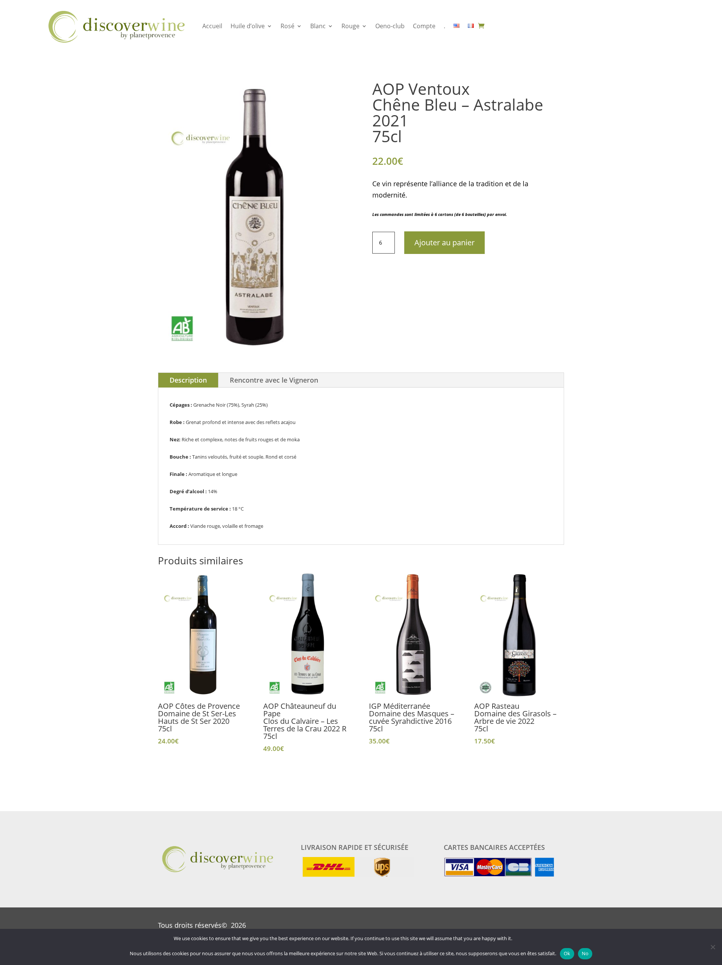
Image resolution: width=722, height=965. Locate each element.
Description (188, 379)
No (585, 953)
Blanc (318, 26)
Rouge (350, 26)
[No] (712, 947)
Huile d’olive (248, 26)
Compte (424, 26)
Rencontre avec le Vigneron (274, 379)
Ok (567, 953)
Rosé (287, 26)
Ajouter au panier (444, 242)
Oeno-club (390, 26)
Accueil (212, 26)
